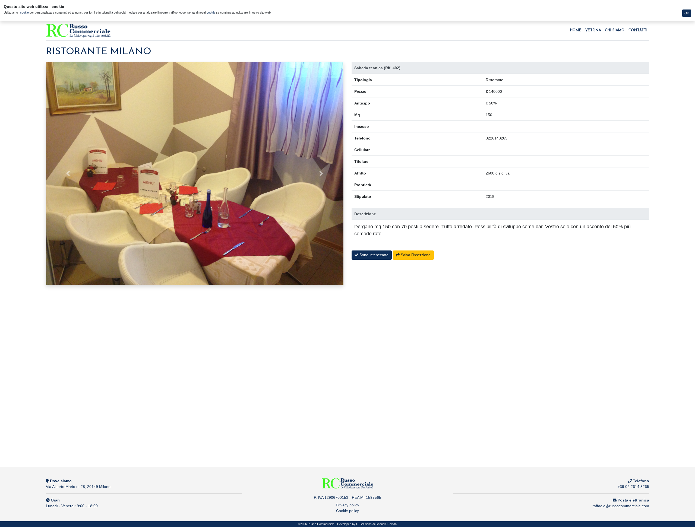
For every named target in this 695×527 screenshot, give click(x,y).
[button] (68, 173)
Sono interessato (373, 255)
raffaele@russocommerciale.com (620, 506)
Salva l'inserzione (415, 255)
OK (686, 13)
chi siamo (614, 30)
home (576, 30)
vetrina (593, 30)
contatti (637, 30)
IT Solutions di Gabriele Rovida (376, 524)
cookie (24, 12)
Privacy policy (347, 505)
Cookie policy (347, 511)
